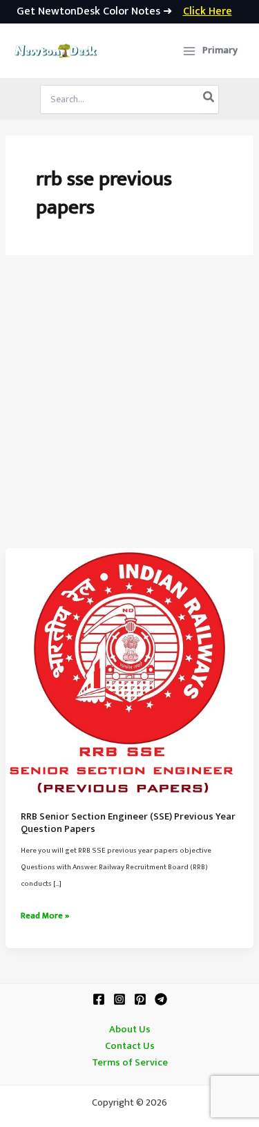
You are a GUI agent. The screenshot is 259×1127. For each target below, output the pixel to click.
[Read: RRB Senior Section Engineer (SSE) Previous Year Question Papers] (129, 671)
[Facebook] (99, 999)
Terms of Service (130, 1062)
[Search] (209, 99)
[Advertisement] (129, 411)
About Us (130, 1029)
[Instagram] (119, 999)
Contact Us (130, 1046)
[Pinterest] (140, 999)
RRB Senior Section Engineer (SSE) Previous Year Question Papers (128, 822)
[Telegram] (161, 999)
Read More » (45, 916)
